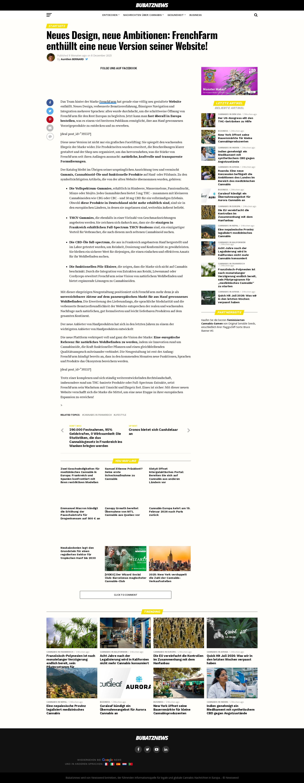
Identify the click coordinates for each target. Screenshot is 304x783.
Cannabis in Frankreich (97, 415)
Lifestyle (120, 415)
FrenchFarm (107, 101)
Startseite (57, 26)
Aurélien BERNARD (72, 59)
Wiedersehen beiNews (99, 759)
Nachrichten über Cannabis (142, 15)
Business (195, 15)
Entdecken (110, 15)
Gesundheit (175, 15)
